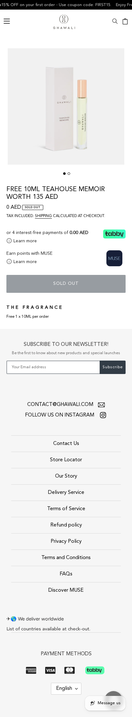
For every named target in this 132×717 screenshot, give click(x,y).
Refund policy (66, 525)
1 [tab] (64, 173)
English (64, 688)
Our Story (66, 476)
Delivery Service (66, 492)
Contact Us (66, 443)
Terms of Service (66, 508)
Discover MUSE (66, 590)
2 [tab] (69, 173)
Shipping (43, 216)
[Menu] (6, 20)
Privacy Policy (66, 541)
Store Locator (66, 460)
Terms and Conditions (66, 557)
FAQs (66, 574)
